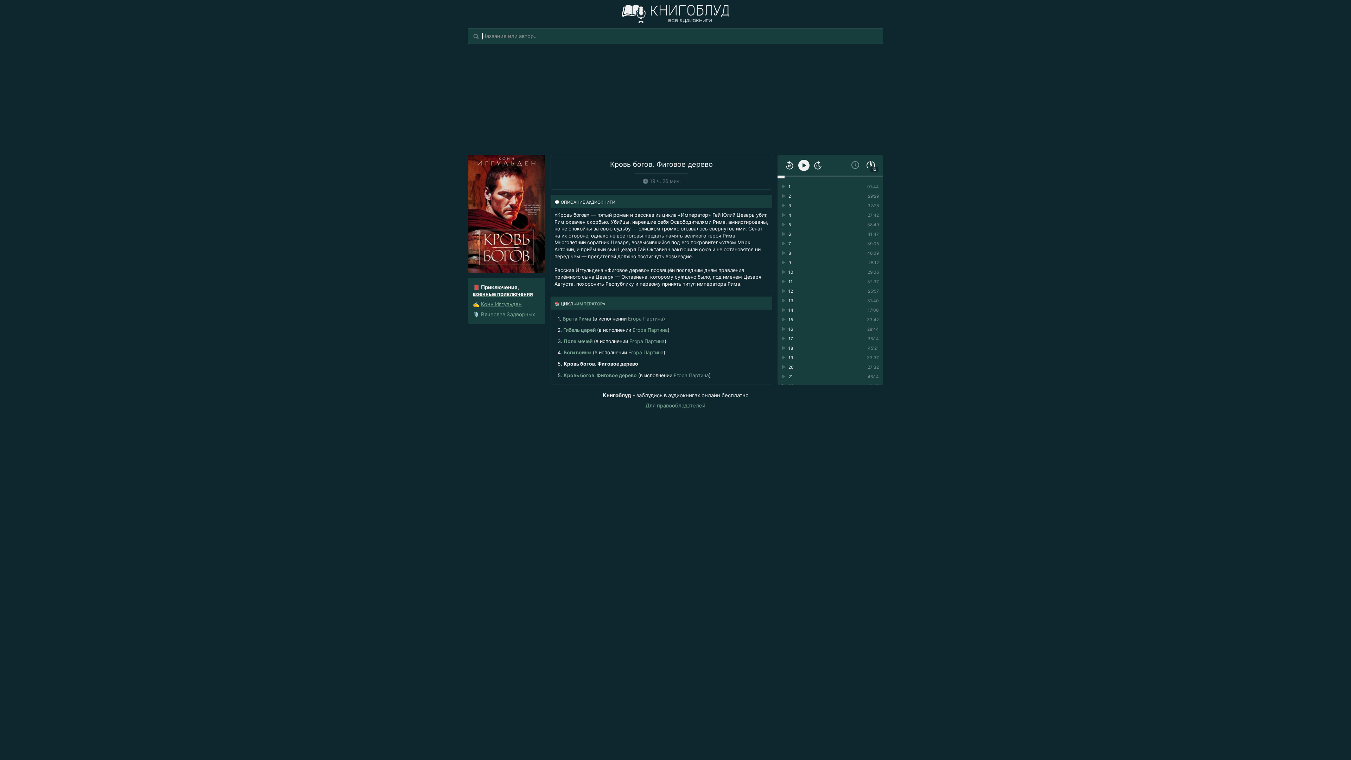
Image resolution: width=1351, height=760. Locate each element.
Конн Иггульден (501, 304)
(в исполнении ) (611, 319)
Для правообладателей (675, 405)
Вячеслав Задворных (508, 314)
